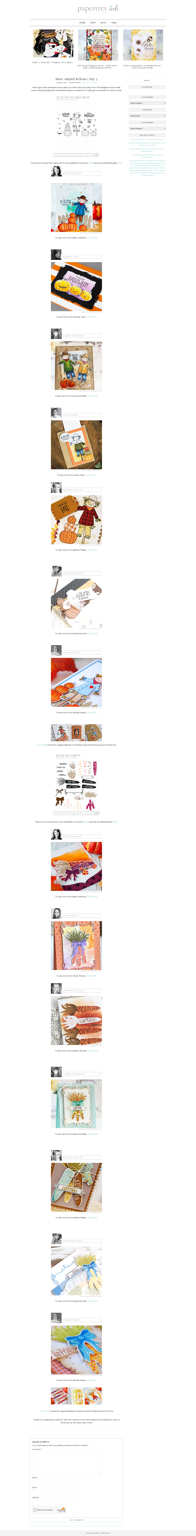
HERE (90, 163)
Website (35, 1497)
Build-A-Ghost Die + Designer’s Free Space (52, 62)
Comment (37, 1449)
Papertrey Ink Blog (98, 8)
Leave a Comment (90, 82)
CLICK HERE (92, 237)
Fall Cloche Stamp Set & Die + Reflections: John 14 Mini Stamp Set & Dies (97, 66)
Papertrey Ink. (105, 1533)
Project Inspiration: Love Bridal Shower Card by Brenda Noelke (142, 66)
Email (34, 1487)
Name (34, 1478)
